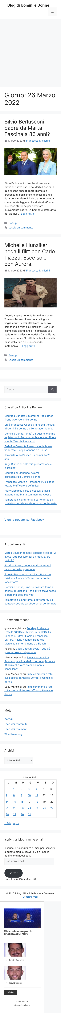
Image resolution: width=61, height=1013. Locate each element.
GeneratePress (30, 896)
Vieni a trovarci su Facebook (24, 519)
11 (37, 795)
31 (29, 814)
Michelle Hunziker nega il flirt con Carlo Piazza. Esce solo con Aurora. (29, 254)
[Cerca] (52, 389)
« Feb (7, 823)
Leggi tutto (27, 213)
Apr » (16, 823)
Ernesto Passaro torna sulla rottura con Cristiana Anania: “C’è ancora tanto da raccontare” (27, 578)
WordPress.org (13, 734)
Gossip (12, 223)
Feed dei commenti (15, 729)
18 (37, 801)
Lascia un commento (20, 227)
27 (51, 807)
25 (37, 807)
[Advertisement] (30, 51)
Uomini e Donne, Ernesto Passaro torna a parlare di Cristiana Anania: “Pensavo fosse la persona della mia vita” (30, 591)
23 (22, 807)
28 (7, 814)
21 (7, 807)
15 (14, 801)
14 (7, 801)
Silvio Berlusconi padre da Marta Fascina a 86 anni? (27, 127)
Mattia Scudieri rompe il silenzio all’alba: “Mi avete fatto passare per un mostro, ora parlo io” (30, 556)
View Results (22, 1001)
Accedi (8, 718)
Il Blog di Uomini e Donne (26, 5)
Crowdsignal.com (22, 1005)
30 (22, 814)
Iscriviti (13, 873)
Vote (10, 992)
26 (44, 807)
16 (22, 801)
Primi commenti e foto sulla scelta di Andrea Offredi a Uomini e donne (28, 678)
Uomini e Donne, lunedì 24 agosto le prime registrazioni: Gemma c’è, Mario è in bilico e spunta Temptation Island (30, 437)
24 (29, 807)
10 (29, 795)
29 (14, 814)
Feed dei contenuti (15, 724)
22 (14, 807)
